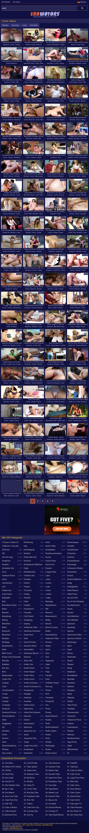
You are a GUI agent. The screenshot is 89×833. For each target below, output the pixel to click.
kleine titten (50, 546)
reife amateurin (52, 727)
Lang (24, 25)
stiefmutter (71, 657)
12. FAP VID (7, 804)
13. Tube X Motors (9, 807)
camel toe (83, 138)
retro (47, 738)
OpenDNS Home (47, 825)
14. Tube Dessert (9, 811)
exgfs (26, 568)
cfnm (4, 687)
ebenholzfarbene (9, 746)
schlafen (70, 546)
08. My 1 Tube (8, 789)
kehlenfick (28, 753)
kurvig (48, 557)
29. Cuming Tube (31, 811)
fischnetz (28, 590)
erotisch (27, 553)
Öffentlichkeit (72, 749)
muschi (83, 326)
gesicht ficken (30, 642)
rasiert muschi (51, 716)
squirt (69, 650)
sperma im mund (74, 638)
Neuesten (15, 25)
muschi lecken (51, 627)
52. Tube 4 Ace (73, 785)
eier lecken (7, 753)
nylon (47, 650)
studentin (71, 683)
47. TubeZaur (72, 767)
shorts (69, 609)
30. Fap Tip (28, 815)
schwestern (72, 572)
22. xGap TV (29, 785)
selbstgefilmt (72, 587)
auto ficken (7, 594)
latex (47, 576)
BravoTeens (17, 105)
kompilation (55, 44)
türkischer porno (74, 720)
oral (47, 657)
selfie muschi (72, 590)
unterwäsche (72, 727)
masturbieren (39, 82)
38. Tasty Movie (51, 789)
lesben (48, 594)
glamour (27, 657)
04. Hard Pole (7, 774)
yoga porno (72, 742)
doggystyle (6, 723)
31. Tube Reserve (52, 763)
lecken (48, 583)
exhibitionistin (29, 572)
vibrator (70, 731)
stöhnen (70, 687)
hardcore (27, 698)
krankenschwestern (53, 553)
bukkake (5, 664)
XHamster (62, 67)
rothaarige (50, 746)
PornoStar (34, 25)
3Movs (19, 86)
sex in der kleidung (75, 601)
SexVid (19, 48)
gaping (27, 624)
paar (82, 44)
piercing (48, 687)
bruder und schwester (11, 657)
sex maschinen (73, 605)
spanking (71, 627)
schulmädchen (73, 561)
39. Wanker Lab (51, 793)
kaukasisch (28, 749)
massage (49, 601)
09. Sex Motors (8, 793)
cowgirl (38, 157)
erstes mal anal (30, 557)
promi (47, 709)
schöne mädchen (11, 63)
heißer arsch (29, 705)
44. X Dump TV (51, 811)
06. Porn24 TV (8, 781)
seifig (69, 583)
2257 (23, 825)
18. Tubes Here (30, 770)
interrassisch (29, 723)
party (47, 679)
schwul (70, 576)
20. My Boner (29, 778)
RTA (17, 826)
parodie (48, 675)
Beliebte (5, 25)
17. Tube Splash (30, 767)
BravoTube (84, 29)
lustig (47, 598)
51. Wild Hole (72, 781)
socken (70, 613)
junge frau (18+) (31, 746)
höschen (27, 716)
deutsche (6, 709)
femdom (27, 579)
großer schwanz (36, 44)
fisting (26, 594)
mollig (47, 620)
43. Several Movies (53, 807)
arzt (3, 587)
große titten (39, 63)
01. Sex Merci (7, 763)
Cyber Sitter (30, 825)
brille (4, 650)
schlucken (71, 553)
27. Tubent (28, 804)
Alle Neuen (16, 2)
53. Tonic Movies (74, 789)
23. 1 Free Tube (30, 789)
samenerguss (83, 157)
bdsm (50, 308)
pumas (48, 712)
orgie (47, 664)
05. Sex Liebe (7, 778)
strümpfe (71, 679)
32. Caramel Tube (52, 767)
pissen (48, 690)
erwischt (27, 561)
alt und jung (7, 557)
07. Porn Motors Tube (11, 785)
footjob (27, 605)
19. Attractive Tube (31, 774)
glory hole (28, 661)
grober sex (28, 664)
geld (26, 638)
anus (59, 157)
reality (48, 720)
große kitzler (29, 668)
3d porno (6, 550)
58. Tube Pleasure (74, 807)
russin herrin (51, 753)
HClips (19, 67)
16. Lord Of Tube (30, 763)
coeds (12, 44)
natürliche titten (52, 638)
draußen (5, 731)
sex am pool (72, 598)
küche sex (49, 564)
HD (3, 553)
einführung (28, 542)
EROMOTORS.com (16, 828)
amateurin (6, 44)
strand (70, 661)
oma (47, 653)
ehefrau (5, 749)
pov (19, 138)
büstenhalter (7, 675)
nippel (48, 646)
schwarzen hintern (75, 568)
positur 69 (49, 701)
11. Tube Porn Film (10, 800)
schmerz (70, 557)
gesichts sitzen (30, 646)
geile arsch (28, 635)
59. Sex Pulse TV (74, 811)
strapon (70, 664)
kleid (47, 542)
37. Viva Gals (50, 785)
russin (48, 749)
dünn (4, 742)
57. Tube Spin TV (74, 804)
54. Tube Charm (73, 793)
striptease (71, 672)
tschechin (71, 716)
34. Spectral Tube (52, 774)
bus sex (5, 668)
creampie (83, 214)
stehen (70, 653)
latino (48, 579)
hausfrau (27, 701)
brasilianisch (7, 646)
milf (46, 609)
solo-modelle (72, 620)
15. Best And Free (9, 815)
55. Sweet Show (74, 796)
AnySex (19, 29)
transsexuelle (73, 712)
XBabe (41, 105)
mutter (48, 631)
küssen (48, 568)
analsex (27, 44)
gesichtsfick (29, 650)
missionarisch (51, 616)
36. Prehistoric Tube (53, 781)
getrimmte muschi (31, 653)
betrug (5, 620)
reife (47, 723)
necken (48, 642)
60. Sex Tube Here (75, 815)
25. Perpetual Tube (31, 796)
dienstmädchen (8, 716)
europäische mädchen (33, 564)
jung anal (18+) (30, 738)
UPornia (41, 86)
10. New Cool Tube (10, 796)
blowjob (78, 63)
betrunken (6, 624)
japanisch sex (30, 731)
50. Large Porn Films (75, 778)
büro (4, 672)
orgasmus (49, 661)
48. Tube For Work (74, 770)
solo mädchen (73, 616)
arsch (4, 579)
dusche (5, 738)
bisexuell (11, 496)
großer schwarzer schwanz (34, 687)
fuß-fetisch (29, 616)
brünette (56, 101)
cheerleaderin (8, 690)
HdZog (41, 48)
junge (26, 742)
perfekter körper (52, 683)
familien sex (29, 576)
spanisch (71, 624)
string (69, 668)
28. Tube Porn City (31, 807)
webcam (70, 735)
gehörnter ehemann (32, 631)
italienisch (28, 727)
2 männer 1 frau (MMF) (11, 546)
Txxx (85, 67)
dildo (4, 720)
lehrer (48, 590)
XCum (41, 29)
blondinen (50, 63)
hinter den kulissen (9, 251)
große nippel (73, 82)
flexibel (27, 598)
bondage (6, 642)
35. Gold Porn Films (53, 778)
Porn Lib (63, 48)
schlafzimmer (72, 550)
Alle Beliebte (6, 2)
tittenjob (70, 698)
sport (69, 646)
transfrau (71, 709)
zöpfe (69, 746)
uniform (70, 723)
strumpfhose (72, 675)
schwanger (71, 564)
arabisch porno (81, 383)
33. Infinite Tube (52, 770)
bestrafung (6, 616)
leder (47, 587)
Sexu (85, 86)
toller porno (72, 705)
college (17, 44)
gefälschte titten (31, 627)
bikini (6, 496)
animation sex (8, 568)
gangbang (16, 157)
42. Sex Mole (50, 804)
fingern (60, 232)
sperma (70, 631)
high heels (28, 709)
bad (3, 601)
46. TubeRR (72, 763)
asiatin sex (29, 138)
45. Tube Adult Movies (54, 815)
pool (47, 694)
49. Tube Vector (73, 774)
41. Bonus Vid (51, 800)
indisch (27, 720)
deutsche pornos (9, 712)
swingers (71, 690)
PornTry (63, 29)
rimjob (48, 742)
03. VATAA (6, 770)
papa (47, 672)
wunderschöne (73, 738)
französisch (29, 609)
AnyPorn (84, 48)
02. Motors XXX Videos (11, 767)
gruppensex (29, 690)
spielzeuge (71, 642)
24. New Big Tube (31, 793)
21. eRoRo (28, 781)
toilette (70, 701)
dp (3, 727)
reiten (48, 735)
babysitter (6, 598)
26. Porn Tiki (29, 800)
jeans (26, 735)
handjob (27, 694)
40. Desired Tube (52, 796)
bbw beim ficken (29, 63)
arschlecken (7, 583)
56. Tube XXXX (73, 800)
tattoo (69, 694)
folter (26, 601)
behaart (5, 613)
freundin (27, 613)
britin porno (7, 653)
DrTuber (62, 86)
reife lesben (50, 731)
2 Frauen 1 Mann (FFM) (12, 542)
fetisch (16, 420)
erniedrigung (29, 550)
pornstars (49, 698)
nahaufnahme (51, 635)
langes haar (50, 572)
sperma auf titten (74, 635)
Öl (68, 753)
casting (5, 683)
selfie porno (72, 594)
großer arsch (29, 679)
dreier (4, 735)
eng (25, 546)
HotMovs (40, 67)
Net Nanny (38, 825)
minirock (48, 613)
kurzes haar (50, 561)
